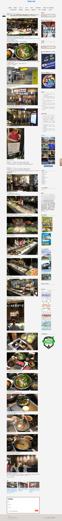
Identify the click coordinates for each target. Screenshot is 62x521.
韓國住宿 (31, 7)
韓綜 (45, 211)
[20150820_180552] (15, 330)
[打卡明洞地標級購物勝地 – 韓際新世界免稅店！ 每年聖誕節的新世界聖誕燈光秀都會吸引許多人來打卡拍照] (51, 161)
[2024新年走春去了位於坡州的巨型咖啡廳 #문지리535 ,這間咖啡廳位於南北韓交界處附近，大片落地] (44, 147)
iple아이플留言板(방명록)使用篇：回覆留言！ (48, 126)
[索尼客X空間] (31, 1)
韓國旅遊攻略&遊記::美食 (47, 201)
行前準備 (26, 7)
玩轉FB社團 (27, 9)
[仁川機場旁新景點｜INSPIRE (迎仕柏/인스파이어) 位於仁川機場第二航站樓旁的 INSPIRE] (51, 147)
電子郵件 (9, 504)
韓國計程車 (52, 208)
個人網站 (9, 507)
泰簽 (53, 198)
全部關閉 (46, 172)
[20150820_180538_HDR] (22, 213)
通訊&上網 (21, 7)
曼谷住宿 (52, 197)
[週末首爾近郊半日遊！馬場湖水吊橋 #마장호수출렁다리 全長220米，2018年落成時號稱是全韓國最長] (44, 140)
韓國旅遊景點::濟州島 (47, 206)
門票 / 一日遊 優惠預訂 (42, 9)
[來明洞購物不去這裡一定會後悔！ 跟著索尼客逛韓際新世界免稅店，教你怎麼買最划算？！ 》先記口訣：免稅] (44, 161)
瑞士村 (45, 199)
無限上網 (43, 199)
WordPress (45, 517)
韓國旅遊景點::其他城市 (48, 205)
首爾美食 (18, 13)
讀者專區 (43, 178)
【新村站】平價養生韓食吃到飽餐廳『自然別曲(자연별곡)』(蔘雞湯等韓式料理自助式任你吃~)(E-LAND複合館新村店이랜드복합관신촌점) (12, 490)
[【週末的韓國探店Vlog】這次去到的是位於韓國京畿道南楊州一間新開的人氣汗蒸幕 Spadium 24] (44, 154)
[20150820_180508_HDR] (22, 275)
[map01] (22, 84)
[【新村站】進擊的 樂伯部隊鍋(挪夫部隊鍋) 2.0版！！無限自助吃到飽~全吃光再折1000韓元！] (34, 485)
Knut (46, 518)
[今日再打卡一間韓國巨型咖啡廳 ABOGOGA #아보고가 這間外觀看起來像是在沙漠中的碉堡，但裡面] (51, 140)
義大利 (47, 199)
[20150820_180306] (22, 35)
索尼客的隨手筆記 (13, 9)
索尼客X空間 (13, 518)
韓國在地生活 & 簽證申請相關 (48, 7)
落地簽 (54, 199)
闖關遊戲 (42, 200)
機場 (41, 198)
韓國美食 (15, 7)
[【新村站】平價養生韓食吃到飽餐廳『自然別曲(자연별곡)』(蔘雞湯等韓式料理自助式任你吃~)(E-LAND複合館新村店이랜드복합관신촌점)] (12, 485)
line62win (45, 115)
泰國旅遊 (43, 176)
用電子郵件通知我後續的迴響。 (13, 511)
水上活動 (44, 198)
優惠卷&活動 (44, 174)
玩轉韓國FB (21, 9)
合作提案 (50, 9)
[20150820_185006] (22, 431)
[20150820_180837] (22, 390)
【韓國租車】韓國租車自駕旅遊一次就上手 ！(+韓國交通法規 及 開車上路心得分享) (48, 98)
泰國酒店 (51, 198)
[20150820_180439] (22, 191)
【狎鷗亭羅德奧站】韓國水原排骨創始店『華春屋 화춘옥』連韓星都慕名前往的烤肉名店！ (48, 108)
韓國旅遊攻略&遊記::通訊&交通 (48, 203)
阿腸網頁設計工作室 (52, 518)
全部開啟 (42, 172)
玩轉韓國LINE (33, 9)
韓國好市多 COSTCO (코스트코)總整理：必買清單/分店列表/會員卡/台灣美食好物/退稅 (48, 104)
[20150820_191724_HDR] (22, 125)
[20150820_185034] (22, 451)
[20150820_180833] (22, 369)
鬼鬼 (46, 211)
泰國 (45, 198)
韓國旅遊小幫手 (44, 181)
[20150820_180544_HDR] (22, 254)
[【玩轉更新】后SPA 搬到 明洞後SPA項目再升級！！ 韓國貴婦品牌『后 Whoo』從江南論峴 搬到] (51, 154)
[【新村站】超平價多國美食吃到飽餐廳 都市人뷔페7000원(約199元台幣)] (23, 485)
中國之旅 (43, 173)
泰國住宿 (48, 198)
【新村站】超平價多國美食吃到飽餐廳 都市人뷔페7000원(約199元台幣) (23, 489)
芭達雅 (52, 199)
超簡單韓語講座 (38, 7)
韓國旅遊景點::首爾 (48, 207)
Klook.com (43, 189)
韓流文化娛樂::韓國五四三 (48, 210)
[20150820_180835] (22, 60)
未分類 (15, 13)
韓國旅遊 (10, 7)
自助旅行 (50, 199)
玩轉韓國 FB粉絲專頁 (45, 283)
